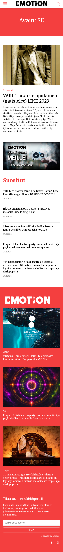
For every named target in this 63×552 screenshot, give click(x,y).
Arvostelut (8, 90)
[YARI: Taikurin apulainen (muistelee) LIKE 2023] (31, 65)
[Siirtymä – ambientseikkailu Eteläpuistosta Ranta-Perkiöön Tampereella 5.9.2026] (31, 328)
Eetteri (6, 352)
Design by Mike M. (51, 536)
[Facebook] (51, 542)
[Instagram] (57, 542)
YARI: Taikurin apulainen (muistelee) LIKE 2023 (30, 98)
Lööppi (6, 470)
